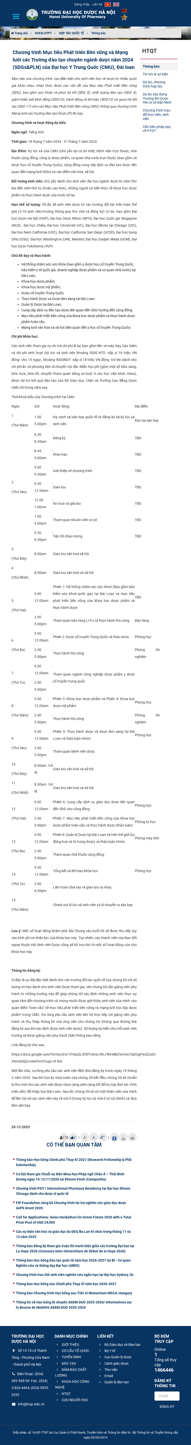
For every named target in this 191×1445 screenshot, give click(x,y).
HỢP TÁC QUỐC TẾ (71, 33)
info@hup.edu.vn (31, 1404)
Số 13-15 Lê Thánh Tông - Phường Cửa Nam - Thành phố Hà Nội (30, 1357)
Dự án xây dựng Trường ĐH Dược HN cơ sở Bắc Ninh (157, 98)
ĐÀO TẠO (68, 1363)
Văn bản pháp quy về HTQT (157, 129)
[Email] (132, 1137)
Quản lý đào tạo (116, 1382)
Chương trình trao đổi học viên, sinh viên (156, 114)
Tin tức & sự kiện (155, 74)
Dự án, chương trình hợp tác (154, 84)
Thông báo (98, 33)
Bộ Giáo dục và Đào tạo (122, 1345)
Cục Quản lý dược (118, 1357)
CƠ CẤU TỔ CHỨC (75, 1351)
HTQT (66, 1394)
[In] (123, 1137)
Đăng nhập (82, 4)
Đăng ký (167, 1407)
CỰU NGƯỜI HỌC (74, 1400)
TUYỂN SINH (71, 1357)
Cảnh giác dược (116, 1363)
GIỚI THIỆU (70, 1345)
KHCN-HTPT (43, 33)
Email (108, 1376)
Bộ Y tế (109, 1351)
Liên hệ (97, 4)
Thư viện (111, 1370)
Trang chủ (21, 33)
